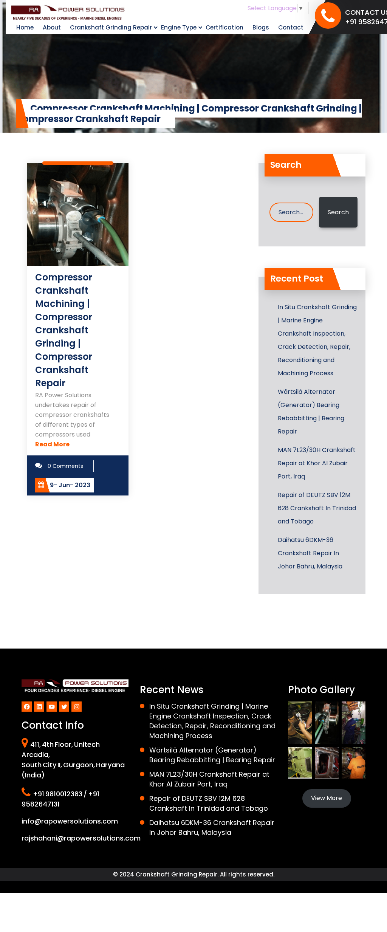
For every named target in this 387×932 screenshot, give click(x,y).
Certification (224, 27)
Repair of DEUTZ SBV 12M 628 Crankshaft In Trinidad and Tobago (317, 508)
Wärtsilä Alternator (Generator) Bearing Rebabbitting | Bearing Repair (311, 411)
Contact (290, 27)
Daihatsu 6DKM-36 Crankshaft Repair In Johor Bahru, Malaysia (310, 553)
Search (338, 212)
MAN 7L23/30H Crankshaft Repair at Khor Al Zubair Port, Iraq (317, 463)
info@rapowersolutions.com (70, 821)
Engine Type (179, 27)
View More (326, 798)
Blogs (260, 27)
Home (25, 27)
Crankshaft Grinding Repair (111, 27)
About (52, 27)
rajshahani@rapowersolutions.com (81, 838)
